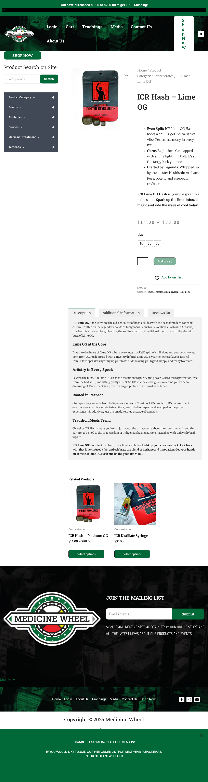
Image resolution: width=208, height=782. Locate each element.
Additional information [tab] (121, 313)
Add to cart (165, 261)
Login (52, 26)
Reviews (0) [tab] (161, 313)
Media (116, 26)
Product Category (31, 97)
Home (142, 70)
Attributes (31, 117)
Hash (167, 291)
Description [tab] (81, 313)
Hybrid (175, 291)
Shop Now (7, 680)
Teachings (92, 26)
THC (187, 291)
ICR (182, 291)
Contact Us (141, 26)
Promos (31, 127)
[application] (33, 97)
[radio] (141, 243)
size (141, 235)
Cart (70, 26)
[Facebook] (181, 699)
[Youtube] (197, 699)
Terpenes (31, 147)
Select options (86, 554)
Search (49, 79)
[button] (184, 33)
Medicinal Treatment (31, 137)
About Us (55, 40)
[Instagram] (189, 699)
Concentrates (163, 76)
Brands (31, 107)
